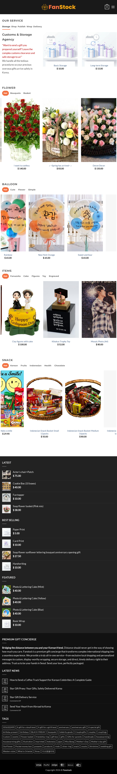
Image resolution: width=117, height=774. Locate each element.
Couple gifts (80, 732)
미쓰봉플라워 (48, 751)
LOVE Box (59, 430)
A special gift (94, 727)
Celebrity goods (66, 732)
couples (92, 732)
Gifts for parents (74, 737)
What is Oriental (25, 751)
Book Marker (59, 341)
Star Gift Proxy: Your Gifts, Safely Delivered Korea (36, 688)
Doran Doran (97, 165)
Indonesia (51, 741)
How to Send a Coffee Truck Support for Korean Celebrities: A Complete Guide (51, 680)
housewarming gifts (11, 741)
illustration (28, 741)
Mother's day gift (98, 741)
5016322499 (8, 727)
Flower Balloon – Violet (97, 255)
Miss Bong (69, 741)
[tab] (6, 27)
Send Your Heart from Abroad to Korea (30, 706)
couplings (102, 732)
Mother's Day (82, 741)
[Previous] (40, 54)
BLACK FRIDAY (38, 732)
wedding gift (106, 746)
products (48, 746)
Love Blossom (59, 255)
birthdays (24, 732)
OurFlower (8, 746)
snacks (84, 746)
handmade (89, 737)
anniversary (64, 727)
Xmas (37, 751)
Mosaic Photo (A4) (20, 341)
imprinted (39, 741)
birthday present (10, 732)
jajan (60, 741)
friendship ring (42, 737)
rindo (57, 746)
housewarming (102, 737)
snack (76, 746)
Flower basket (27, 737)
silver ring (66, 746)
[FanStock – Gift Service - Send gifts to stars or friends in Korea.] (58, 7)
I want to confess (20, 165)
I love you (98, 430)
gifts (63, 737)
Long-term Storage (97, 65)
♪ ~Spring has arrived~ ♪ (58, 165)
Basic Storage (58, 65)
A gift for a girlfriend (47, 727)
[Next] (115, 138)
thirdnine (94, 746)
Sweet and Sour (20, 255)
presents (38, 746)
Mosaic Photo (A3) (97, 341)
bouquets (52, 732)
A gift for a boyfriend (26, 727)
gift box (55, 737)
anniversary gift (79, 727)
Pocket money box (23, 746)
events (15, 737)
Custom (6, 737)
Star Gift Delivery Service (23, 697)
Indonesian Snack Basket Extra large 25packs (21, 432)
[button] (107, 7)
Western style (9, 751)
